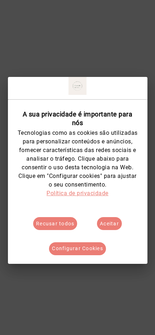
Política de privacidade (77, 193)
